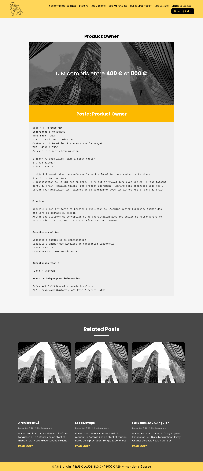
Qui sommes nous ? (141, 5)
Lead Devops (85, 423)
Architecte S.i (28, 423)
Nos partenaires (117, 5)
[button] (182, 11)
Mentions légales (181, 5)
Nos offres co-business (62, 5)
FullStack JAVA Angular (150, 423)
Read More (25, 446)
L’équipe (83, 5)
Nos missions (98, 5)
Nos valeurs (162, 5)
